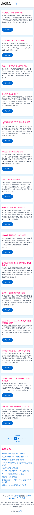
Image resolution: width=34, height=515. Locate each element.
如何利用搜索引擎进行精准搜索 (13, 293)
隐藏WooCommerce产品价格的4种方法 (14, 485)
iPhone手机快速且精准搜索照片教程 (13, 474)
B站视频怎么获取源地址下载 (12, 13)
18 (25, 438)
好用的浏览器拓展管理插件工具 (13, 207)
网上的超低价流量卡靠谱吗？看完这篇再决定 (15, 471)
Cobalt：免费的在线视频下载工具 (14, 66)
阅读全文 (7, 30)
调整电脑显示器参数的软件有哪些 (14, 235)
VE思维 (20, 511)
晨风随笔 (17, 496)
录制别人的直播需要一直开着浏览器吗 (16, 351)
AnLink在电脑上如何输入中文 (13, 179)
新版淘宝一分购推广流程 (9, 477)
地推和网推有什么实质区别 (10, 468)
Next (18, 441)
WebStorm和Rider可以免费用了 (14, 40)
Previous (16, 435)
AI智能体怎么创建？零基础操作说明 (13, 460)
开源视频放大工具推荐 (10, 94)
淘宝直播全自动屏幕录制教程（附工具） (16, 406)
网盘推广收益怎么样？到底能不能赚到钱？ (15, 457)
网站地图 (22, 498)
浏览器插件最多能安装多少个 (12, 152)
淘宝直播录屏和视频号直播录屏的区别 (13, 454)
